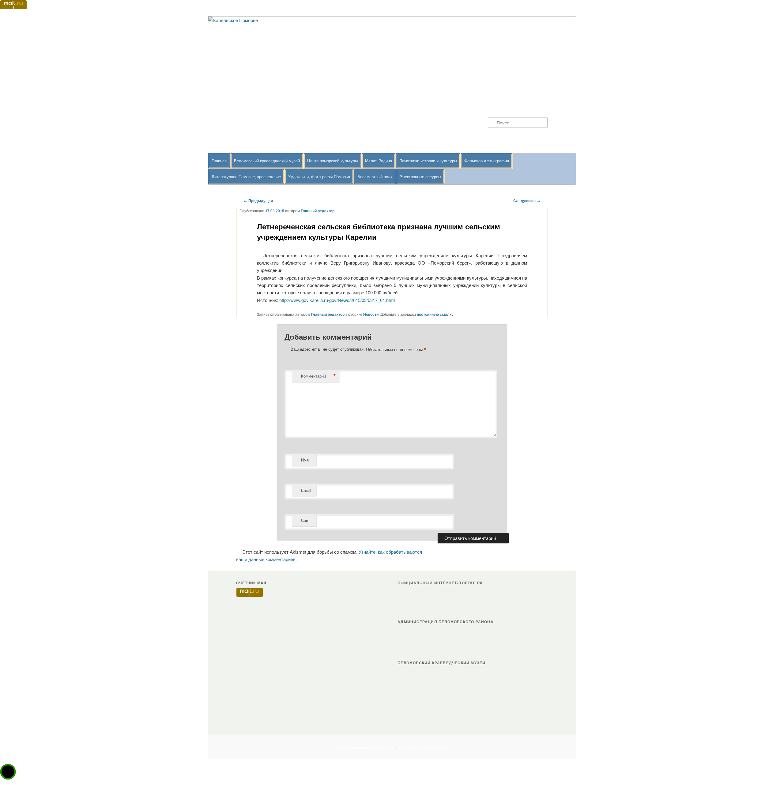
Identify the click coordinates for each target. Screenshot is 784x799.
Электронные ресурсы (420, 176)
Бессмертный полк (374, 176)
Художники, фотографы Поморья (319, 176)
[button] (8, 772)
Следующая (526, 200)
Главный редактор (317, 210)
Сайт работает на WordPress (424, 747)
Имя (305, 460)
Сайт (305, 520)
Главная (219, 161)
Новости (371, 314)
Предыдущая (258, 200)
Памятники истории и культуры (428, 161)
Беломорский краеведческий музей (267, 161)
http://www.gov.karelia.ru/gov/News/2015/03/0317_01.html (337, 300)
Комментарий (318, 376)
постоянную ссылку (435, 314)
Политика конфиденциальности (364, 747)
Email (306, 490)
